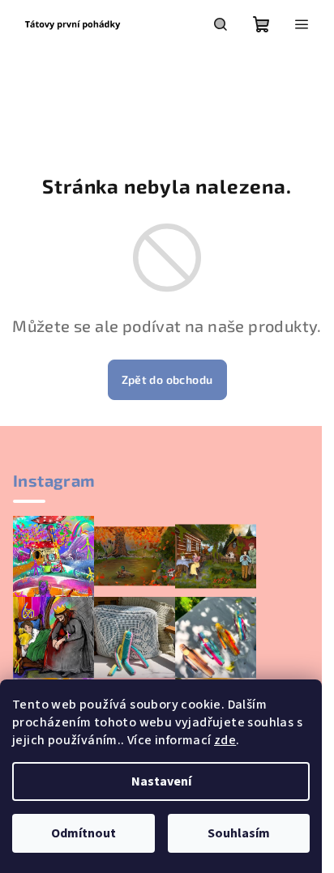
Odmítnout (83, 833)
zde (225, 740)
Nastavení (161, 781)
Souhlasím (239, 833)
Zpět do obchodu (167, 379)
